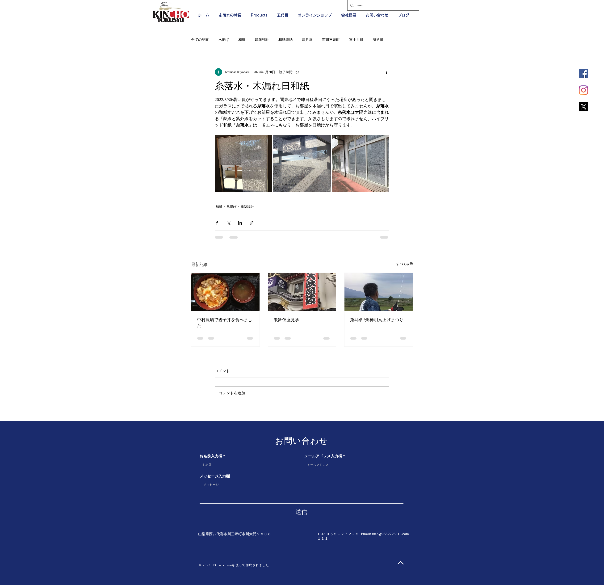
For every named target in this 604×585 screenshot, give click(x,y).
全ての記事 (200, 40)
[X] (583, 106)
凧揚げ (223, 40)
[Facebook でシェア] (217, 223)
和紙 (241, 40)
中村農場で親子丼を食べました (224, 322)
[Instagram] (583, 90)
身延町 (378, 40)
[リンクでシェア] (251, 223)
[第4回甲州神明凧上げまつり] (378, 292)
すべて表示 (404, 264)
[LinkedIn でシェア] (240, 223)
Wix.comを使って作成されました (243, 565)
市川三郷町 (331, 40)
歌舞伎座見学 (286, 319)
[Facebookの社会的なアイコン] (583, 73)
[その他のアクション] (386, 72)
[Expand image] (243, 163)
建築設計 (262, 40)
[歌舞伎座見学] (302, 292)
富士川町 (356, 40)
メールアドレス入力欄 (323, 456)
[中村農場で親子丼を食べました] (225, 292)
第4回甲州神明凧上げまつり (376, 319)
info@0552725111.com (390, 534)
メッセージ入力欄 (215, 476)
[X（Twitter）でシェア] (228, 223)
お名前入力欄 (211, 456)
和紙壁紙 (285, 40)
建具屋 (307, 40)
